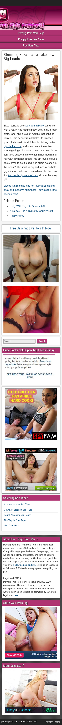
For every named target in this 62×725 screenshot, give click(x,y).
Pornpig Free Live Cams (31, 39)
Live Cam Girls (11, 525)
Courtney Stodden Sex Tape (18, 510)
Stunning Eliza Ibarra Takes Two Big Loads (30, 56)
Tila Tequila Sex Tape (14, 520)
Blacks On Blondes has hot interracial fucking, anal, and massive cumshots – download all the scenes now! (30, 189)
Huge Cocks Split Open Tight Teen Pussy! (29, 350)
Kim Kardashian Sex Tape (17, 504)
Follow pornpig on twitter (25, 565)
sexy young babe (34, 125)
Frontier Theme (52, 721)
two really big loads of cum (23, 175)
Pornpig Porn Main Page (31, 33)
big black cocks (12, 146)
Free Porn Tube (31, 45)
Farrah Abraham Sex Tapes (17, 515)
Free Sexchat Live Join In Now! (31, 228)
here (16, 595)
